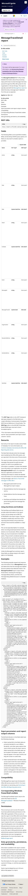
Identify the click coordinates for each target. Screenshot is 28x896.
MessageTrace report (19, 88)
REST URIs (4, 51)
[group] (14, 127)
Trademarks (4, 894)
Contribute (3, 889)
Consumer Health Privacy (7, 892)
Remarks (4, 55)
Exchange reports (9, 33)
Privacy (9, 889)
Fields (3, 53)
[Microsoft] (14, 16)
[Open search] (21, 15)
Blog (20, 887)
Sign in (25, 15)
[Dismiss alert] (26, 2)
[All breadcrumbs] (2, 34)
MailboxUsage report (7, 838)
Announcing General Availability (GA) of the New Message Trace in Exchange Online (13, 71)
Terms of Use (19, 892)
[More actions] (25, 34)
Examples (4, 56)
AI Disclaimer (4, 887)
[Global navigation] (1, 15)
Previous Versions (13, 887)
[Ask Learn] (23, 34)
